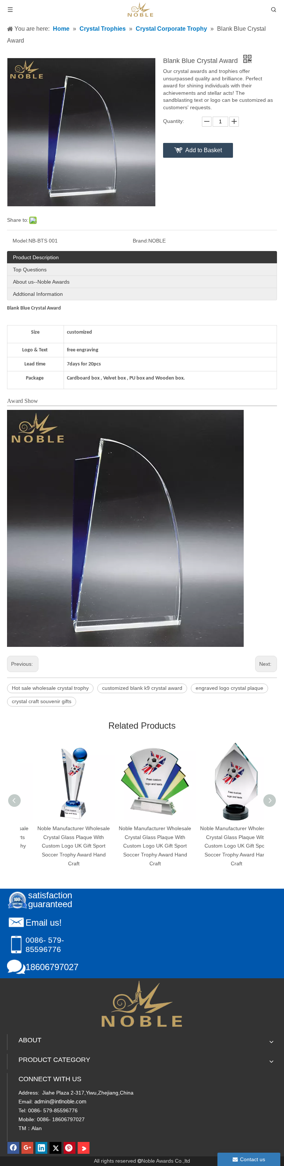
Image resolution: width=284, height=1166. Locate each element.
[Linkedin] (41, 1148)
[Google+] (27, 1148)
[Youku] (83, 1148)
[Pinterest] (69, 1148)
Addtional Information (38, 294)
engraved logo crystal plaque (229, 688)
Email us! (44, 923)
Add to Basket (203, 150)
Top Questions (30, 270)
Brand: (140, 241)
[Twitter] (55, 1148)
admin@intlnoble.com (60, 1101)
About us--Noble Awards (41, 282)
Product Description (36, 257)
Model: (20, 241)
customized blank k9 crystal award (142, 688)
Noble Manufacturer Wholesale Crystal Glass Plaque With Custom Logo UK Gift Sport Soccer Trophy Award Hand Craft (60, 845)
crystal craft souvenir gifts (41, 701)
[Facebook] (13, 1148)
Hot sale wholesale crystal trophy (50, 688)
